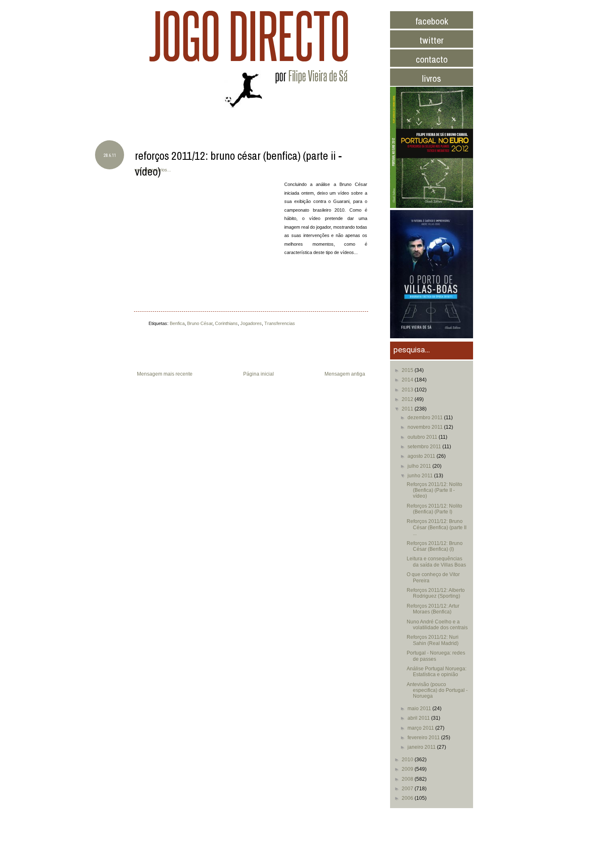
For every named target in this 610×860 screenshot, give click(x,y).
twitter (432, 40)
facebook (431, 21)
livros (431, 78)
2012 (408, 399)
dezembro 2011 (425, 417)
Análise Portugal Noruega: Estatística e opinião (436, 671)
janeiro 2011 (422, 747)
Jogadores (251, 323)
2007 (408, 789)
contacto (432, 59)
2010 (408, 759)
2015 (408, 370)
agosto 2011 (422, 456)
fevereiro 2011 (424, 737)
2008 (408, 779)
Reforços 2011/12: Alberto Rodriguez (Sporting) (436, 593)
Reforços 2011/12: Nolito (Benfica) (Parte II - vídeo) (434, 490)
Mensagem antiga (345, 374)
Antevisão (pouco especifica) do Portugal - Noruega (437, 690)
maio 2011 (419, 708)
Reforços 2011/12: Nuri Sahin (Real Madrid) (433, 640)
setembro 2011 (424, 447)
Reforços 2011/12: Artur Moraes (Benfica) (433, 609)
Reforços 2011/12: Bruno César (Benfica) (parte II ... (436, 527)
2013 (408, 390)
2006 (408, 798)
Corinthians (226, 323)
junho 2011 (420, 476)
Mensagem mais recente (165, 374)
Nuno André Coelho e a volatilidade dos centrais (437, 624)
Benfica (177, 323)
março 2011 (421, 728)
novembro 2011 (425, 427)
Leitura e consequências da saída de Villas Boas (436, 561)
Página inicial (258, 374)
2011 (408, 409)
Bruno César (199, 323)
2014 (408, 380)
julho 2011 (419, 466)
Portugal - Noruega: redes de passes (436, 656)
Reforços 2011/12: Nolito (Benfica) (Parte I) (434, 509)
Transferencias (279, 323)
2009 (408, 769)
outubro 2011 (423, 437)
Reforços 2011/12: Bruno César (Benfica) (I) (435, 546)
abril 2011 (419, 718)
